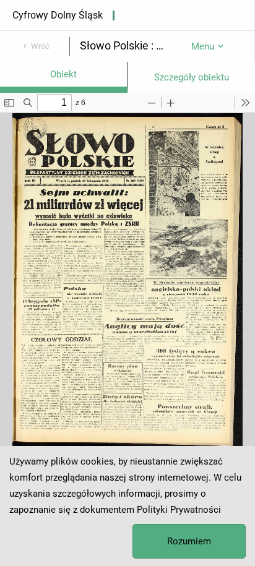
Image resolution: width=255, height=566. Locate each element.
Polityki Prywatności (179, 509)
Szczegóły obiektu (191, 77)
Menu (202, 46)
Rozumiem (189, 541)
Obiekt (63, 74)
